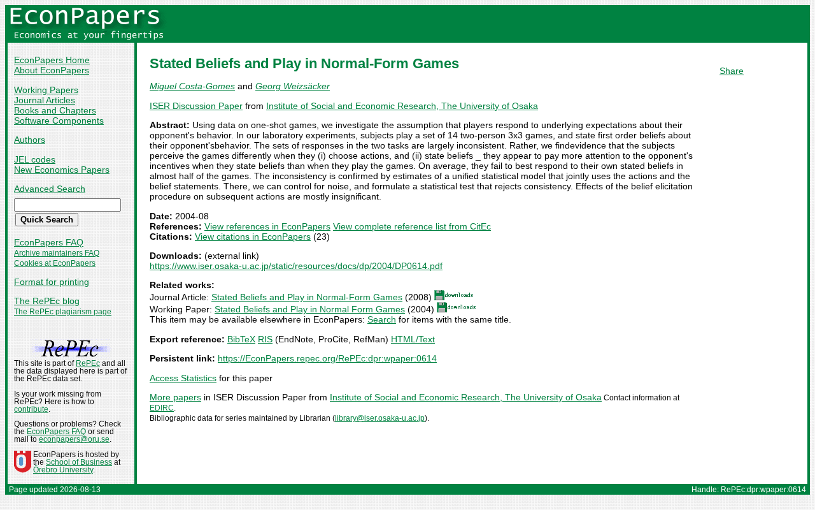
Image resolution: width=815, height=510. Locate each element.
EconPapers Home (52, 60)
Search (381, 319)
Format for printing (51, 282)
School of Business (79, 462)
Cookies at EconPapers (55, 263)
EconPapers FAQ (48, 242)
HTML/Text (413, 339)
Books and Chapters (55, 110)
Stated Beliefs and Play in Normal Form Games (310, 309)
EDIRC (162, 408)
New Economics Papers (62, 169)
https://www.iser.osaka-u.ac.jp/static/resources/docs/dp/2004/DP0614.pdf (296, 266)
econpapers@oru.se (74, 439)
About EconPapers (51, 70)
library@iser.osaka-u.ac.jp (380, 418)
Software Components (59, 120)
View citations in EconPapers (253, 236)
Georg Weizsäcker (292, 86)
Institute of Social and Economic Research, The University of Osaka (402, 106)
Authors (29, 140)
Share (731, 71)
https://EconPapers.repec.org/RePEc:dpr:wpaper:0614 (327, 358)
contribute (31, 409)
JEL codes (34, 159)
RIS (265, 339)
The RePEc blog (47, 301)
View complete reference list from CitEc (412, 226)
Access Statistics (183, 378)
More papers (175, 397)
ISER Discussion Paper (196, 106)
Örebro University (63, 470)
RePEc (88, 363)
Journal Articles (44, 100)
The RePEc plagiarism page (62, 312)
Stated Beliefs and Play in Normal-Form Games (306, 297)
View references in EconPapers (267, 226)
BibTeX (241, 339)
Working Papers (46, 90)
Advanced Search (49, 189)
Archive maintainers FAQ (56, 253)
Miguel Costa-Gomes (192, 86)
